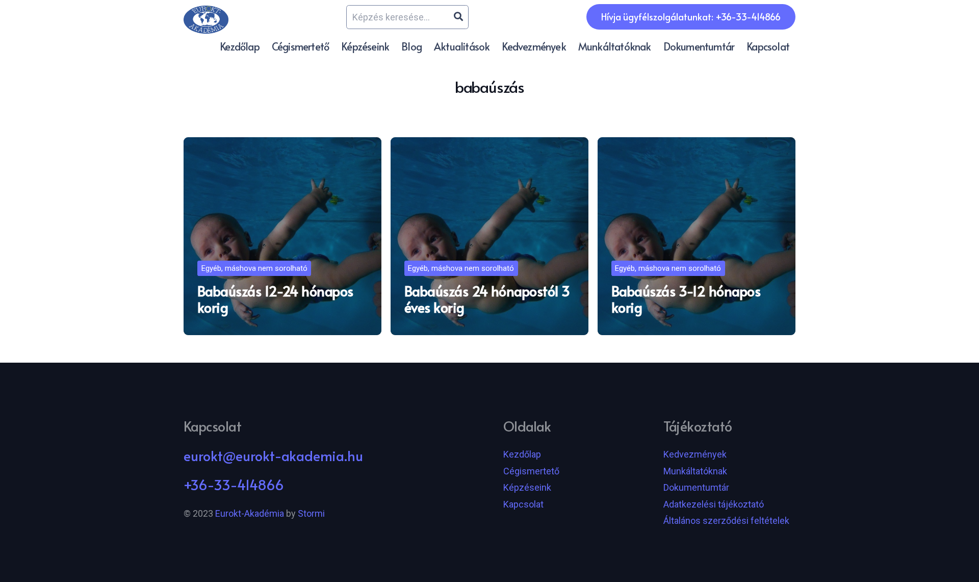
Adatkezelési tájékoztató (713, 504)
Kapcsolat (523, 504)
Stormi (311, 513)
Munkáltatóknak (695, 471)
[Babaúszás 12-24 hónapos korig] (282, 236)
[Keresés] (458, 17)
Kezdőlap (522, 454)
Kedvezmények (695, 454)
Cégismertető (531, 471)
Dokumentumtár (696, 487)
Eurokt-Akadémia (249, 513)
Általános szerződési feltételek (726, 520)
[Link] (206, 20)
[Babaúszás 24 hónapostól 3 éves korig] (489, 236)
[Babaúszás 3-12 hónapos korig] (696, 236)
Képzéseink (527, 487)
